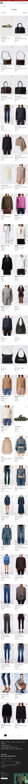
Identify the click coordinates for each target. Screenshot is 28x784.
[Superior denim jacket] (21, 567)
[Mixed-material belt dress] (7, 567)
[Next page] (22, 735)
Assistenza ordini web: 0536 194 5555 (9, 747)
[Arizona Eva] (21, 418)
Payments (8, 742)
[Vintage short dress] (7, 508)
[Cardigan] (21, 388)
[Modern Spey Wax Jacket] (7, 207)
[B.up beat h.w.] (21, 656)
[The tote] (21, 686)
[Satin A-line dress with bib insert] (7, 449)
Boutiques (3, 743)
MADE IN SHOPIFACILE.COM (4, 773)
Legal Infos (3, 776)
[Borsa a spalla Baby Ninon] (21, 358)
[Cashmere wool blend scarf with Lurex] (7, 177)
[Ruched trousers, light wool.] (7, 478)
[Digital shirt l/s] (21, 597)
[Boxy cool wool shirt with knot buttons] (7, 147)
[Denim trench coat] (21, 508)
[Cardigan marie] (7, 328)
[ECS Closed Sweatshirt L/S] (7, 716)
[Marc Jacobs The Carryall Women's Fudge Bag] (7, 88)
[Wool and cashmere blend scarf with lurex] (21, 147)
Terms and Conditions (4, 775)
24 (19, 735)
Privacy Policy (3, 766)
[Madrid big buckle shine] (7, 29)
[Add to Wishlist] (12, 17)
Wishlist (23, 742)
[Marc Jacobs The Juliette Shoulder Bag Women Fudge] (21, 58)
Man (11, 758)
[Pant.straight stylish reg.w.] (7, 597)
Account (18, 742)
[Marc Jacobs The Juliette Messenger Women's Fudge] (7, 58)
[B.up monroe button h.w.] (21, 627)
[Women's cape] (21, 298)
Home (2, 6)
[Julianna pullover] (7, 388)
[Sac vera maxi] (7, 358)
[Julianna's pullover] (21, 207)
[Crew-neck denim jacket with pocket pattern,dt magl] (21, 118)
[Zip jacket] (7, 538)
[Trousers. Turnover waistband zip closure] (21, 538)
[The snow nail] (21, 328)
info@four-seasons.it (5, 745)
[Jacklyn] (7, 118)
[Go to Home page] (1, 3)
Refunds (13, 742)
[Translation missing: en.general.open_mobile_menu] (27, 3)
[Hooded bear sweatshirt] (21, 237)
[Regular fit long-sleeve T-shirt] (21, 716)
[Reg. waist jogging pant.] (7, 627)
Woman (4, 758)
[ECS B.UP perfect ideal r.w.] (7, 656)
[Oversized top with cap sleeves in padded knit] (21, 177)
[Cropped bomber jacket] (21, 449)
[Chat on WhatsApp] (26, 781)
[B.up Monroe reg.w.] (7, 686)
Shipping (3, 742)
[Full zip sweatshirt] (7, 298)
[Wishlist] (21, 3)
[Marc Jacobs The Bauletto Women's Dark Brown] (21, 29)
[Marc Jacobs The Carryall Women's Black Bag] (21, 88)
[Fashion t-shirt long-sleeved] (21, 478)
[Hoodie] (7, 268)
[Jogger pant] (7, 237)
